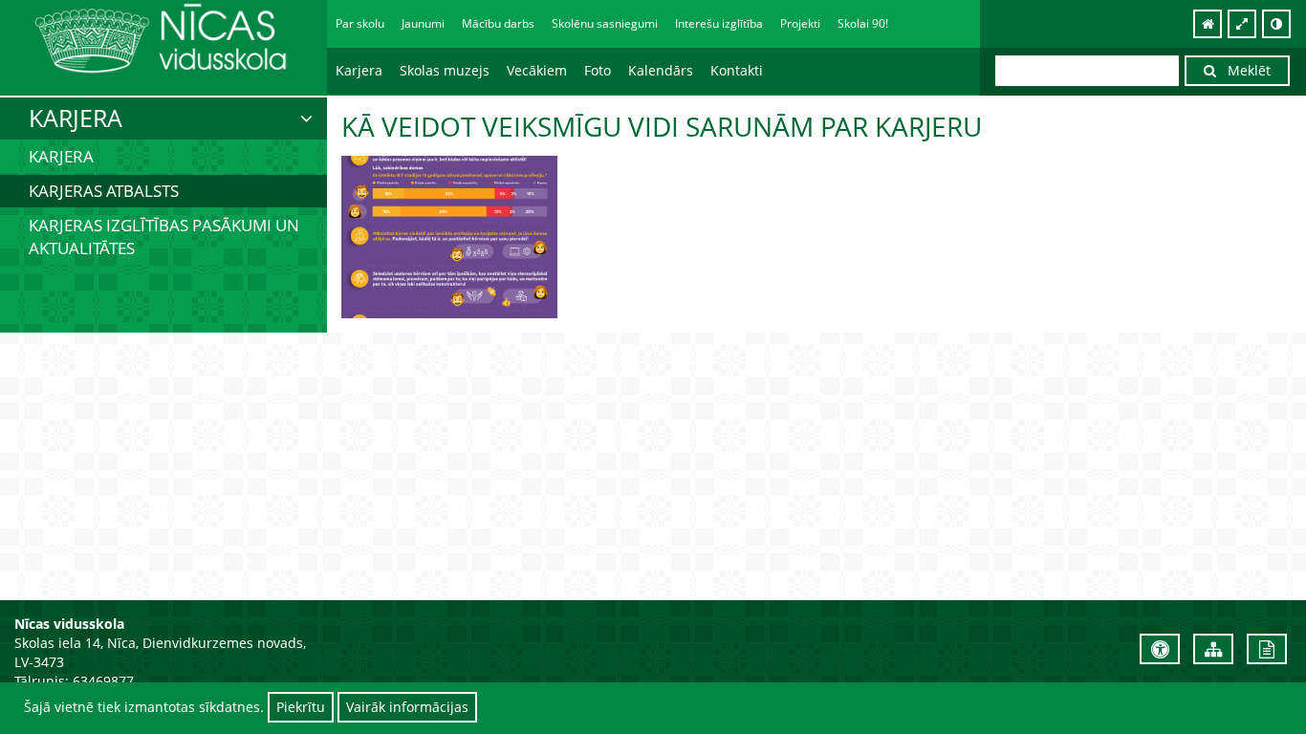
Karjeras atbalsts (104, 191)
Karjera (61, 156)
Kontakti (736, 70)
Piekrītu (300, 707)
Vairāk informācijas (407, 707)
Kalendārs (660, 70)
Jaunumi (423, 23)
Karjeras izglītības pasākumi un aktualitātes (164, 236)
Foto (597, 70)
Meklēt (1243, 70)
